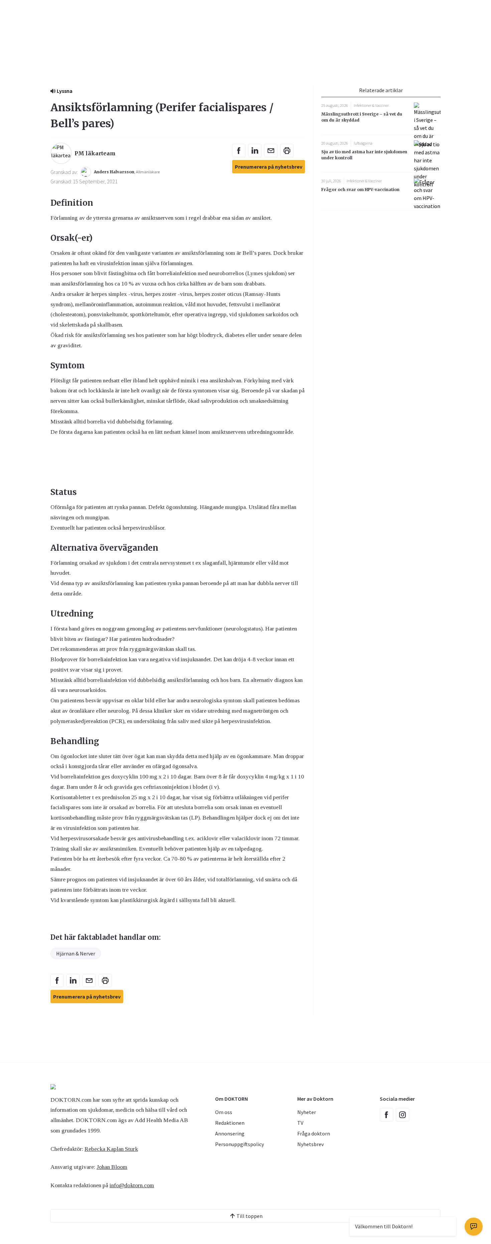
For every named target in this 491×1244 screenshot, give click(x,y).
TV (300, 1122)
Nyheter (306, 1112)
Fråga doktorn (313, 1133)
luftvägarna (363, 143)
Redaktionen (229, 1122)
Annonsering (229, 1133)
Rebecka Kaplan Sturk (111, 1148)
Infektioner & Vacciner (371, 105)
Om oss (223, 1112)
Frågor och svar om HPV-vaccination (360, 189)
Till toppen (249, 1216)
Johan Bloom (112, 1167)
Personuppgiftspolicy (239, 1144)
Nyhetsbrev (310, 1144)
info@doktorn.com (132, 1185)
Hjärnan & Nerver (75, 953)
